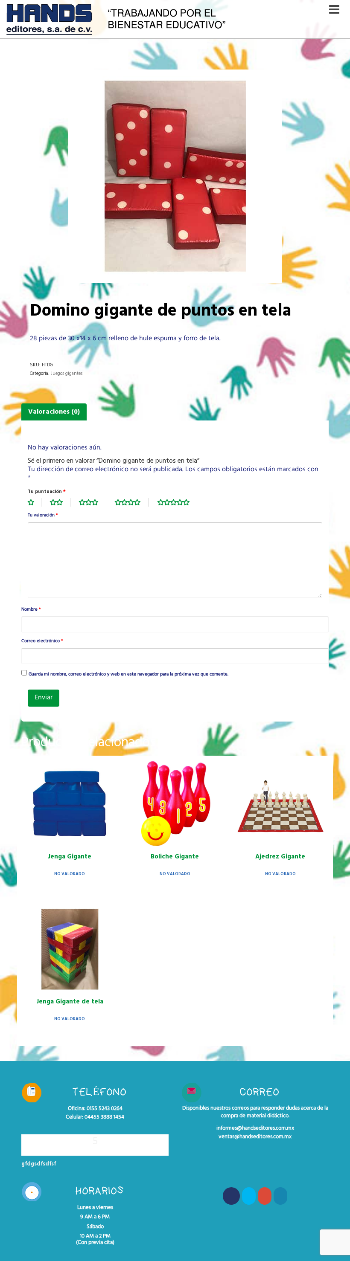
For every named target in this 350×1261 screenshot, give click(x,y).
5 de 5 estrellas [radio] (178, 502)
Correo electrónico (42, 641)
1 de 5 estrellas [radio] (34, 502)
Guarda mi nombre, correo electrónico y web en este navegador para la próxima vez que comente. (128, 674)
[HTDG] (175, 176)
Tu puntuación (47, 492)
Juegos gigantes (66, 373)
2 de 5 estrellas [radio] (60, 502)
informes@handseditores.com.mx (255, 1128)
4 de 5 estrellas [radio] (132, 502)
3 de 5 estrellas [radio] (92, 502)
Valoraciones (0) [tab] (54, 411)
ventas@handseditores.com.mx (255, 1136)
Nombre (31, 610)
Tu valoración (43, 515)
